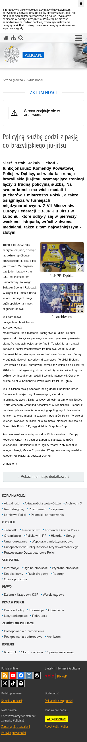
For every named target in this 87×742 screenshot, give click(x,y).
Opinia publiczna (15, 579)
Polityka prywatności (13, 732)
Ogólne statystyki (35, 568)
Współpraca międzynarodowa (52, 541)
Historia (56, 535)
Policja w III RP (35, 535)
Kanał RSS (4, 675)
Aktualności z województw (43, 503)
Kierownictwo (31, 530)
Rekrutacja (39, 615)
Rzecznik (10, 652)
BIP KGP (62, 676)
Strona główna (13, 80)
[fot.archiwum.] (62, 298)
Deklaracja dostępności (58, 700)
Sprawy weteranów (60, 652)
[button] (78, 38)
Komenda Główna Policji (62, 530)
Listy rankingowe (16, 615)
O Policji (8, 522)
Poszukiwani (37, 509)
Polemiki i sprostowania (47, 514)
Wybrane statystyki (65, 568)
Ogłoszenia (56, 610)
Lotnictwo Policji (15, 514)
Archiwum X (73, 503)
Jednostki (10, 530)
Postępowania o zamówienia (24, 631)
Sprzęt (70, 535)
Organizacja (12, 535)
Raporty (58, 573)
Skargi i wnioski (32, 652)
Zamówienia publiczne (18, 623)
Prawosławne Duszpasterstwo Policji (29, 552)
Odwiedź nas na (13, 675)
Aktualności (35, 80)
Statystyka (10, 560)
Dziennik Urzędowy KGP (21, 594)
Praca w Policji (13, 602)
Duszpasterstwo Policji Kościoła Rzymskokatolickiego (41, 547)
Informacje (11, 568)
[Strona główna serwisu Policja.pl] (6, 37)
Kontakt (8, 644)
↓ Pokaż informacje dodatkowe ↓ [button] (43, 476)
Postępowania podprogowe (23, 636)
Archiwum (54, 636)
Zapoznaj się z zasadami (15, 726)
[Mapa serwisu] (13, 37)
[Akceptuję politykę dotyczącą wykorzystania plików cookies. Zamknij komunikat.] (81, 3)
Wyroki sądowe (53, 594)
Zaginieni (57, 509)
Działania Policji (14, 495)
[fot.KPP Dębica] (62, 257)
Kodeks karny (13, 573)
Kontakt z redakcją (12, 700)
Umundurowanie (15, 541)
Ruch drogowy (14, 509)
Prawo (7, 586)
